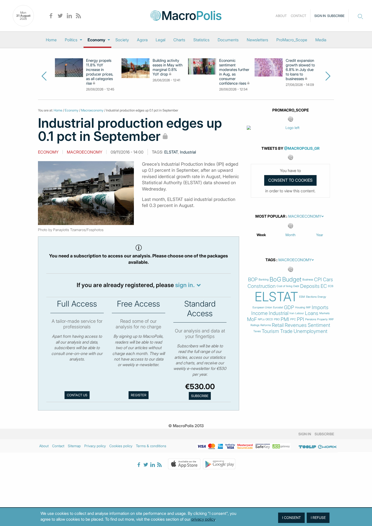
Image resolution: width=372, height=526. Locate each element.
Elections (311, 296)
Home (51, 39)
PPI (300, 319)
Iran (292, 313)
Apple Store (184, 464)
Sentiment (319, 325)
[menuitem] (51, 40)
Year (319, 235)
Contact (298, 16)
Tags (270, 260)
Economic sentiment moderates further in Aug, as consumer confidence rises (234, 72)
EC (324, 286)
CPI (318, 280)
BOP (253, 280)
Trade (286, 331)
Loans (311, 313)
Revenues (296, 325)
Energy (322, 296)
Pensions (310, 319)
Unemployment (310, 331)
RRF (331, 319)
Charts (179, 39)
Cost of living (284, 286)
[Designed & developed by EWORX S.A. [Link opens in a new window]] (327, 446)
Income (259, 313)
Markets (324, 313)
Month (290, 235)
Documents (228, 39)
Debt (296, 286)
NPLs (261, 319)
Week (261, 235)
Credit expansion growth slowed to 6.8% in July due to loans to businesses (300, 69)
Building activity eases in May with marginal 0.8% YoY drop (167, 67)
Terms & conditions (151, 446)
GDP (289, 307)
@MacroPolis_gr (302, 148)
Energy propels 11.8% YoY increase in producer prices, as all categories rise (99, 72)
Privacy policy (95, 446)
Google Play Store (219, 464)
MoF (252, 319)
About (281, 16)
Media (320, 39)
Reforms (265, 325)
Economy (96, 39)
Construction (261, 286)
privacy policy (203, 519)
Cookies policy (120, 446)
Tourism (270, 331)
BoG (275, 279)
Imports (320, 307)
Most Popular (270, 216)
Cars (328, 280)
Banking (263, 279)
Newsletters (257, 39)
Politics (71, 39)
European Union (262, 307)
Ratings (255, 325)
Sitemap (74, 446)
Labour (299, 313)
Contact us (77, 395)
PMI (285, 319)
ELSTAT (171, 152)
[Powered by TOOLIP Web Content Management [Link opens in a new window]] (307, 446)
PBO (277, 319)
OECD (269, 319)
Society (122, 39)
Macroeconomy (92, 110)
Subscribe (336, 16)
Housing (300, 307)
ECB (330, 286)
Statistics (201, 39)
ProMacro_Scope (291, 39)
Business (307, 279)
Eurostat (278, 307)
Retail (278, 325)
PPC (293, 319)
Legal (160, 39)
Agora (142, 39)
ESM (302, 296)
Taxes (257, 331)
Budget (291, 279)
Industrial (188, 152)
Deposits (310, 286)
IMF (308, 307)
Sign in (320, 16)
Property (322, 319)
